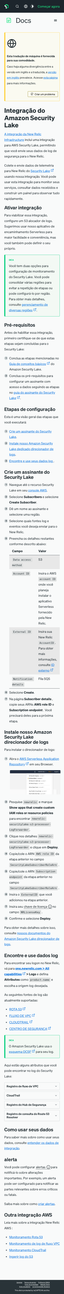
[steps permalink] (58, 409)
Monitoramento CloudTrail (27, 1250)
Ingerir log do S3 (21, 1256)
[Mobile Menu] (55, 20)
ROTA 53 (15, 1009)
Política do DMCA (44, 1282)
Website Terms (45, 1284)
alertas (41, 1167)
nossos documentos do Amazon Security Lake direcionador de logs (31, 938)
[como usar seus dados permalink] (55, 1129)
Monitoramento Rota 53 (26, 1237)
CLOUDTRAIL (19, 1022)
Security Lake (40, 171)
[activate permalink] (44, 207)
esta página (50, 77)
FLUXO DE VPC (20, 1016)
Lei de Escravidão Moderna (41, 1286)
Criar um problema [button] (45, 94)
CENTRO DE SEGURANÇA (28, 1029)
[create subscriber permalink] (36, 477)
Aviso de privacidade (31, 1284)
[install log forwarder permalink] (51, 742)
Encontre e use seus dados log (31, 461)
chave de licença (35, 906)
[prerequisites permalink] (38, 325)
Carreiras (19, 1282)
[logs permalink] (60, 955)
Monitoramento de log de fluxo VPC (34, 1243)
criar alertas (46, 1204)
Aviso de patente (24, 1286)
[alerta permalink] (19, 1159)
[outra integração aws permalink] (54, 1214)
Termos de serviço (30, 1282)
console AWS (37, 490)
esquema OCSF (20, 1051)
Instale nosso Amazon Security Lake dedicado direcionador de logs (31, 448)
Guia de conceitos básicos (27, 364)
